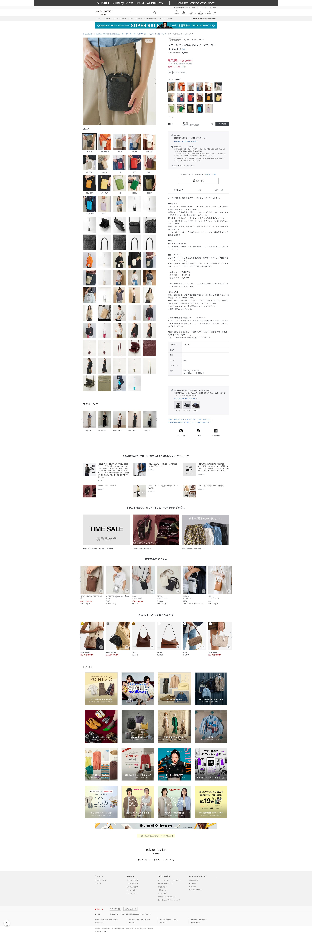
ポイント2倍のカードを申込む (169, 919)
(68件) (184, 49)
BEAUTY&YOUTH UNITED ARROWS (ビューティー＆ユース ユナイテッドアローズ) (121, 34)
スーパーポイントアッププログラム (169, 880)
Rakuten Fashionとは (165, 883)
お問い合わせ (162, 890)
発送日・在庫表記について (176, 419)
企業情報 (97, 928)
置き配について (191, 419)
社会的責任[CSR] (140, 928)
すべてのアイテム (132, 893)
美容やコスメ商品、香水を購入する (139, 919)
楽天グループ (201, 7)
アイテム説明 (178, 190)
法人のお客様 (162, 893)
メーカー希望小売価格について (201, 422)
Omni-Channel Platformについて (169, 900)
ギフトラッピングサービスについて (186, 399)
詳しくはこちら (211, 174)
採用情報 (150, 928)
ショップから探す (132, 883)
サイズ (198, 190)
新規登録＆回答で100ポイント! (184, 7)
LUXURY (98, 883)
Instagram (192, 886)
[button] (119, 82)
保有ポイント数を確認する (199, 919)
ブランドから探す (132, 880)
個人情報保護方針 (107, 928)
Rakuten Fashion (88, 34)
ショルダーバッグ (160, 34)
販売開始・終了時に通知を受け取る (186, 141)
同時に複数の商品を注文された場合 (179, 422)
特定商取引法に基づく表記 (166, 897)
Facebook (192, 883)
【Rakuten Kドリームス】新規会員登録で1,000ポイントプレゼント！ (131, 914)
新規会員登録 (193, 880)
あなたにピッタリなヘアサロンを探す (106, 919)
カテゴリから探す (132, 887)
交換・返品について (205, 419)
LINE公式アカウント (196, 890)
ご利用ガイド (162, 887)
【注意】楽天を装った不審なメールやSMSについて (156, 836)
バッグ (151, 34)
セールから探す (132, 890)
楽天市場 (213, 7)
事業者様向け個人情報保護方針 (124, 928)
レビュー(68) (219, 190)
